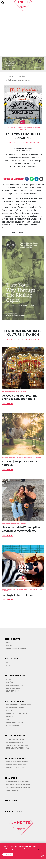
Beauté (9, 646)
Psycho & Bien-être (15, 676)
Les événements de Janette (17, 762)
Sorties (6, 391)
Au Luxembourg (12, 725)
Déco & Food (11, 659)
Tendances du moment (15, 708)
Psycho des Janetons (14, 742)
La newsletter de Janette (16, 768)
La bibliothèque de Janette (17, 714)
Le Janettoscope (12, 691)
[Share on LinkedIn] (36, 179)
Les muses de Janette (14, 722)
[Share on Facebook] (27, 179)
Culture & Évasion (21, 77)
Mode (8, 643)
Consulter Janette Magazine (17, 782)
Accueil (8, 77)
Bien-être (10, 682)
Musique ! (23, 589)
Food (8, 665)
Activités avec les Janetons (17, 745)
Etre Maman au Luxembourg (17, 748)
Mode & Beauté (12, 639)
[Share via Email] (41, 179)
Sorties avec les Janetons (13, 457)
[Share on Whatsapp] (32, 179)
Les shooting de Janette (16, 648)
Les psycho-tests (13, 688)
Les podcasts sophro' (14, 685)
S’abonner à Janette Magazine (18, 785)
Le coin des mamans (15, 736)
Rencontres (11, 711)
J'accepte (8, 854)
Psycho (9, 679)
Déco (8, 662)
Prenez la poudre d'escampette (18, 705)
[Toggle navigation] (43, 3)
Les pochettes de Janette (16, 765)
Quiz (8, 719)
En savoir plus (35, 849)
